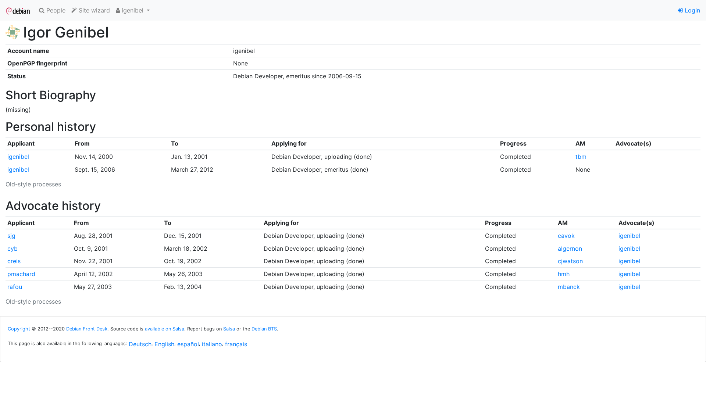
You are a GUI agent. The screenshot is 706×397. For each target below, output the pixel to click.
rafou (14, 286)
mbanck (569, 286)
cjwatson (570, 261)
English (164, 344)
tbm (580, 156)
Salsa (229, 329)
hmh (564, 274)
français (236, 344)
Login (691, 10)
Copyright (19, 329)
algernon (570, 248)
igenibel (18, 156)
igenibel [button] (132, 10)
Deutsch (140, 344)
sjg (11, 235)
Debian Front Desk (86, 329)
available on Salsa (164, 329)
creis (14, 261)
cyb (12, 248)
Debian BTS (264, 329)
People (54, 10)
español (188, 344)
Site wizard (93, 10)
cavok (566, 235)
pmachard (21, 274)
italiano (212, 344)
